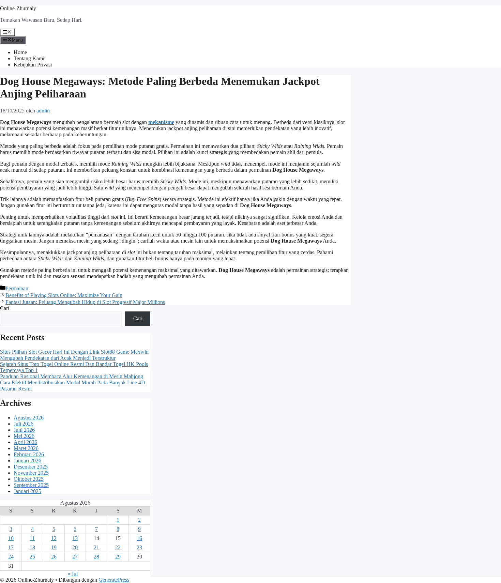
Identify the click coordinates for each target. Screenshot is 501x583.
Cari (4, 308)
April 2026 (25, 442)
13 (75, 538)
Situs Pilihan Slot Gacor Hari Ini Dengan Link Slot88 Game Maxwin (74, 352)
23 (139, 547)
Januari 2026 (27, 460)
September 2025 (31, 485)
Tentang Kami (29, 58)
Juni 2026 (24, 430)
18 (32, 547)
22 (118, 547)
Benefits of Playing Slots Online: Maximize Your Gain (63, 295)
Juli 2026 (23, 424)
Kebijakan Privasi (33, 64)
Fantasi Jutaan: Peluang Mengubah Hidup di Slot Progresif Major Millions (85, 302)
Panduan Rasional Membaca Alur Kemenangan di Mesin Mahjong (71, 376)
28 (96, 556)
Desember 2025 (31, 467)
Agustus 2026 (29, 417)
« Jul (72, 574)
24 (11, 556)
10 (11, 538)
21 (96, 547)
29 (118, 556)
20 (75, 547)
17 (11, 547)
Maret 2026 (26, 448)
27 (75, 556)
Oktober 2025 (29, 479)
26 (54, 556)
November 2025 (31, 473)
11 (32, 538)
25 (32, 556)
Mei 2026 (24, 436)
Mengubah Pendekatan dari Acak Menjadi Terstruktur (58, 358)
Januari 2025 (27, 491)
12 (54, 538)
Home (20, 52)
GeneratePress (113, 580)
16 (139, 538)
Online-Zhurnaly (18, 8)
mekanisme (161, 122)
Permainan (16, 288)
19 (54, 547)
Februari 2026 (29, 454)
